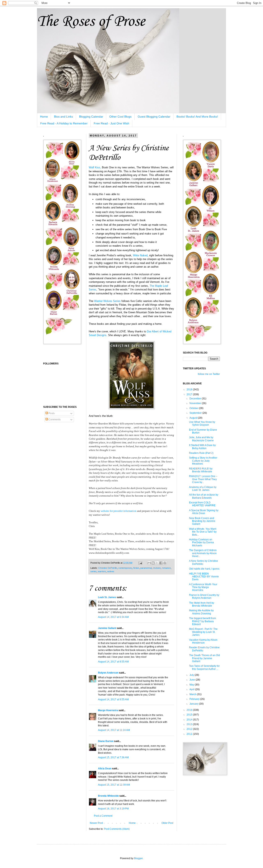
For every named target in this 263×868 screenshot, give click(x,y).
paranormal (146, 568)
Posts (51, 413)
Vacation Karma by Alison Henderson (203, 641)
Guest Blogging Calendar (154, 116)
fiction (136, 568)
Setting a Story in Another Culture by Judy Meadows (203, 460)
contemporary (125, 568)
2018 (190, 389)
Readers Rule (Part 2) (201, 453)
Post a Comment (103, 815)
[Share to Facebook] (161, 563)
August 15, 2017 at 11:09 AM (114, 784)
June (192, 679)
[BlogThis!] (153, 563)
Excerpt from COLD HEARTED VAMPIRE (202, 504)
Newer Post (96, 823)
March (193, 694)
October (194, 408)
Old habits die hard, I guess (204, 568)
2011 (190, 734)
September (195, 412)
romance (166, 568)
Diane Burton (105, 741)
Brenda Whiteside (108, 795)
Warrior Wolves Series (107, 301)
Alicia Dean (104, 768)
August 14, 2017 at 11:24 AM (114, 730)
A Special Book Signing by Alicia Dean (203, 512)
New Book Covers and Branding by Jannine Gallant (202, 521)
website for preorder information (118, 510)
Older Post (167, 823)
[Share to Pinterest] (165, 563)
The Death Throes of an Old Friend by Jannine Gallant (204, 658)
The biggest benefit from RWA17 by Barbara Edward (202, 621)
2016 (190, 710)
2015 (190, 714)
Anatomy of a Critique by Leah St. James (202, 488)
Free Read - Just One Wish (111, 123)
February (194, 699)
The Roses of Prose (91, 22)
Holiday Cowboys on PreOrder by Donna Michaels (201, 542)
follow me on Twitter (209, 374)
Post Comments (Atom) (117, 829)
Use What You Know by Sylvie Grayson (202, 423)
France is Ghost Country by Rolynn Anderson (204, 596)
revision (157, 568)
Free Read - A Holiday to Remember (64, 123)
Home (44, 116)
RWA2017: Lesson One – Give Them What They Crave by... (203, 479)
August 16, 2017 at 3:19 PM (113, 808)
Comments (54, 419)
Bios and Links (63, 116)
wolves (110, 571)
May (192, 684)
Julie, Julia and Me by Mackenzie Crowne (201, 439)
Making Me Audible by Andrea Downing (201, 612)
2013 (190, 724)
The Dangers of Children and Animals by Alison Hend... (203, 553)
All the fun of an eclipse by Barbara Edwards (203, 496)
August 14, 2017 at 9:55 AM (113, 699)
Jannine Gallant (107, 628)
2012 (190, 729)
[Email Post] (140, 563)
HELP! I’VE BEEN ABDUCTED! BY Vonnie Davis (204, 576)
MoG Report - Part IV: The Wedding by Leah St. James (203, 632)
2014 (190, 719)
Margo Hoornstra (108, 710)
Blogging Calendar (91, 116)
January (194, 703)
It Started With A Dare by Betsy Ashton (202, 447)
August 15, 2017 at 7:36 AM (113, 757)
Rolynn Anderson (108, 672)
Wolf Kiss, (95, 167)
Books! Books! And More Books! (197, 116)
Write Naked (140, 255)
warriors (102, 571)
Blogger (138, 858)
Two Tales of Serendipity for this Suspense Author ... (204, 667)
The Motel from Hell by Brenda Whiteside (201, 604)
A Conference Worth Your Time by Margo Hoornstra (203, 587)
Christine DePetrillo (107, 568)
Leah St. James (107, 597)
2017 (190, 394)
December (195, 398)
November (195, 403)
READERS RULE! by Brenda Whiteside (200, 470)
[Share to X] (157, 563)
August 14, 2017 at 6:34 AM (113, 617)
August (193, 417)
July (192, 675)
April (192, 689)
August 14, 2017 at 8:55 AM (113, 661)
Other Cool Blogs (120, 116)
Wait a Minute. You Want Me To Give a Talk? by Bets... (203, 531)
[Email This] (149, 563)
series (93, 571)
